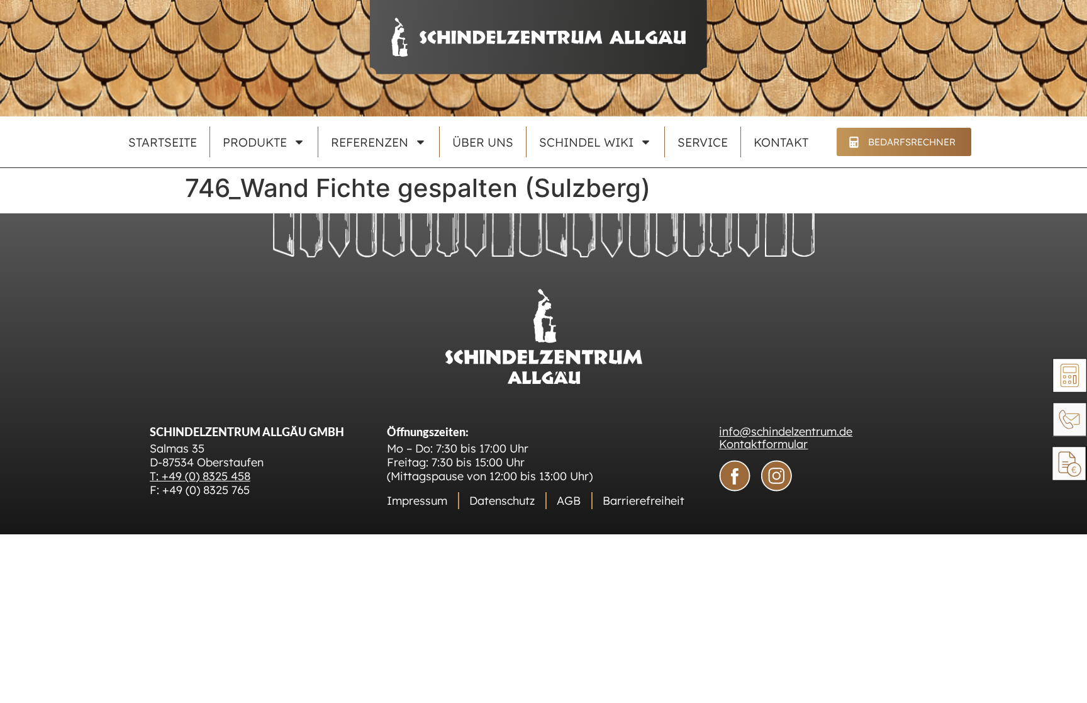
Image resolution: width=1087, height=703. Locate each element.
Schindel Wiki (586, 142)
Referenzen (369, 142)
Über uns (482, 142)
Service (702, 142)
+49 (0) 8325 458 (206, 476)
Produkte (255, 142)
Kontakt (781, 142)
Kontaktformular (763, 444)
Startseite (162, 142)
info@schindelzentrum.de (785, 431)
